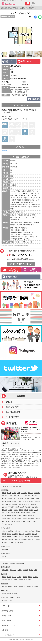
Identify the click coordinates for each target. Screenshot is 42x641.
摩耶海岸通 (31, 518)
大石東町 (28, 496)
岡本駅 (10, 587)
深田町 (14, 518)
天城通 (14, 493)
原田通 (25, 515)
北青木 (38, 531)
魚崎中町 (11, 531)
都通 (3, 521)
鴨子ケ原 (31, 531)
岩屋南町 (4, 496)
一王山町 (24, 493)
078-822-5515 (22, 255)
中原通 (28, 513)
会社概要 (5, 630)
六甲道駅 (25, 570)
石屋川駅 (35, 577)
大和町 (28, 521)
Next (40, 35)
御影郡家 (4, 539)
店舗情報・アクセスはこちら (10, 444)
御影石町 (37, 537)
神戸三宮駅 (27, 580)
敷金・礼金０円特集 (13, 412)
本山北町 (37, 539)
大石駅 (10, 580)
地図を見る (36, 99)
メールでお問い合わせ (10, 635)
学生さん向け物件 (12, 407)
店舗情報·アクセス (8, 625)
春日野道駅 (35, 587)
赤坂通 (9, 493)
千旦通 (16, 510)
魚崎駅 (19, 577)
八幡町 (23, 521)
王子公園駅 (27, 587)
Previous (2, 35)
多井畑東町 (5, 549)
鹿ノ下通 (37, 501)
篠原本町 (10, 8)
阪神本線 (4, 574)
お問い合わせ (26, 61)
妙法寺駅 (4, 601)
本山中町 (4, 542)
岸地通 (27, 498)
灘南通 (9, 515)
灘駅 (35, 570)
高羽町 (31, 510)
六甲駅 (16, 8)
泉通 (18, 493)
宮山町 (8, 521)
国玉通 (4, 501)
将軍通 (17, 507)
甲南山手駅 (5, 570)
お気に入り (33, 4)
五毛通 (19, 501)
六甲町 (10, 524)
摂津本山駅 (13, 570)
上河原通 (9, 498)
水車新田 (4, 510)
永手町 (34, 513)
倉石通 (9, 501)
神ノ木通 (16, 498)
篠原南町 (4, 507)
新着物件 (9, 402)
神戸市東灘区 (5, 528)
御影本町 (24, 539)
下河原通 (11, 507)
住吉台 (9, 534)
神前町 (22, 498)
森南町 (22, 542)
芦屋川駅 (4, 587)
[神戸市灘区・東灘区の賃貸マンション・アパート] (13, 3)
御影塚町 (11, 539)
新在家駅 (4, 580)
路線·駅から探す (7, 611)
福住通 (19, 518)
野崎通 (4, 556)
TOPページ (6, 606)
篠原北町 (15, 504)
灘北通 (4, 515)
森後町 (13, 521)
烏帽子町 (16, 496)
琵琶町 (4, 518)
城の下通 (28, 507)
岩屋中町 (37, 493)
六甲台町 (4, 524)
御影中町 (17, 539)
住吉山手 (34, 534)
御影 (31, 537)
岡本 (26, 531)
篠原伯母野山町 (6, 504)
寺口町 (8, 513)
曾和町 (21, 510)
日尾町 (35, 515)
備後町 (9, 518)
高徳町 (14, 501)
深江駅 (9, 577)
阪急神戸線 (4, 584)
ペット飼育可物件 (12, 417)
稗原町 (30, 515)
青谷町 (4, 493)
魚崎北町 (4, 531)
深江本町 (15, 537)
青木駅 (14, 577)
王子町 (22, 496)
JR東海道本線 (5, 567)
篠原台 (21, 504)
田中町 (4, 537)
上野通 (10, 496)
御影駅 (30, 577)
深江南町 (21, 537)
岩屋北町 (30, 493)
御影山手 (30, 539)
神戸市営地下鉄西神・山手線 (10, 598)
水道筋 (10, 510)
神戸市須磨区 (5, 546)
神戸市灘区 (4, 8)
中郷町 (23, 513)
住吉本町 (21, 534)
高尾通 (26, 510)
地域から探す (6, 615)
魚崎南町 (17, 531)
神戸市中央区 (5, 553)
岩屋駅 (21, 580)
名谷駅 (10, 601)
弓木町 (34, 521)
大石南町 (34, 496)
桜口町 (31, 501)
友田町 (18, 513)
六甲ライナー (5, 591)
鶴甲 (3, 513)
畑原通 (14, 515)
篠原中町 (26, 504)
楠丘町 (38, 498)
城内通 (22, 507)
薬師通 (18, 521)
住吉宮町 (28, 534)
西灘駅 (16, 580)
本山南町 (11, 542)
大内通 (4, 498)
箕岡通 (38, 518)
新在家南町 (35, 507)
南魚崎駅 (15, 594)
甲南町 (4, 534)
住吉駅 (20, 570)
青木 (22, 531)
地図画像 (4, 150)
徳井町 (13, 513)
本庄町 (27, 537)
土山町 (36, 510)
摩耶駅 (31, 570)
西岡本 (9, 537)
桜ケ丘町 (25, 501)
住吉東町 (15, 534)
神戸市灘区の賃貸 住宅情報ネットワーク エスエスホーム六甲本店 (17, 7)
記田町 (32, 498)
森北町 (17, 542)
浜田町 (19, 515)
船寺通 (25, 518)
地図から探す (6, 620)
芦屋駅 (4, 577)
